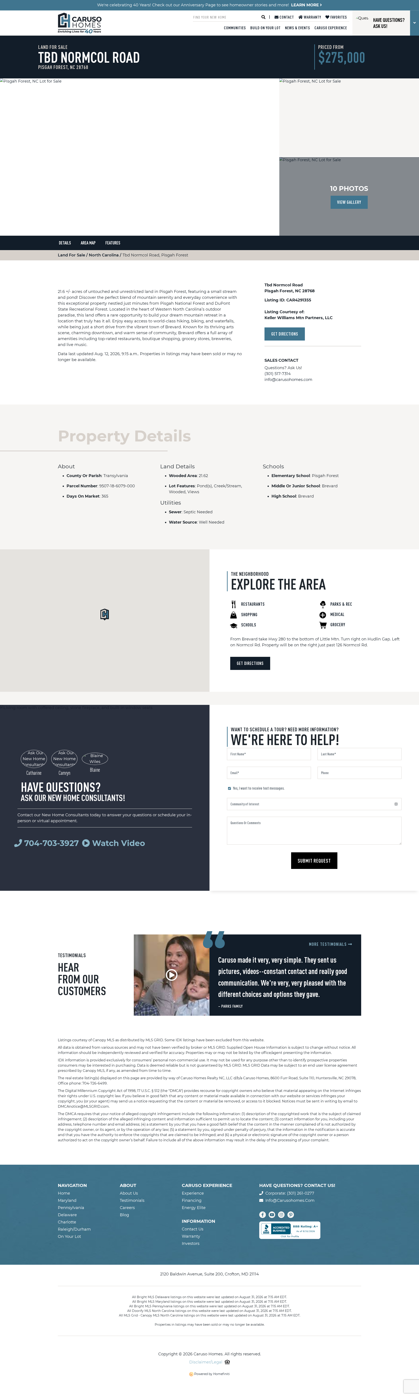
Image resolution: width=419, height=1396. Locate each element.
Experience (193, 1193)
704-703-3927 (51, 843)
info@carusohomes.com (288, 379)
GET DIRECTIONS (284, 333)
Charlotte (67, 1222)
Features (112, 242)
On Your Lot (69, 1236)
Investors (190, 1243)
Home (64, 1193)
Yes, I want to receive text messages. (259, 788)
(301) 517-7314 (277, 373)
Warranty (312, 17)
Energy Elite (194, 1207)
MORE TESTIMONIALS (328, 944)
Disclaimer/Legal (205, 1362)
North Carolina (104, 255)
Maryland (67, 1200)
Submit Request (314, 861)
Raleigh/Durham (74, 1229)
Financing (191, 1200)
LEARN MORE (305, 5)
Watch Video (117, 843)
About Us (129, 1193)
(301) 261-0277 (300, 1193)
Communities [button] (235, 28)
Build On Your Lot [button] (265, 28)
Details (65, 242)
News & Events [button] (297, 28)
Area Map (88, 242)
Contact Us (192, 1229)
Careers (127, 1207)
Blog (124, 1215)
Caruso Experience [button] (330, 28)
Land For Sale (72, 255)
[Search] (263, 17)
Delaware (67, 1215)
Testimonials (132, 1200)
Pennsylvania (71, 1207)
